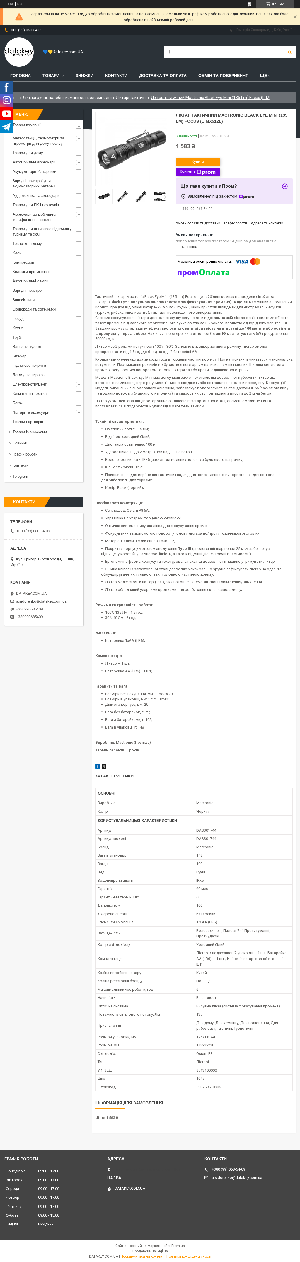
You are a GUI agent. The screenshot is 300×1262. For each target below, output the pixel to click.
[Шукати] (290, 52)
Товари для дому (28, 153)
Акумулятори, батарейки (34, 171)
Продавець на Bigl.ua (150, 1251)
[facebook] (97, 767)
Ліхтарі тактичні (131, 97)
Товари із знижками (30, 432)
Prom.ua (178, 1246)
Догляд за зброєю (29, 375)
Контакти (116, 75)
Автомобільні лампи (30, 281)
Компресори (23, 262)
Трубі (17, 337)
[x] (104, 767)
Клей (17, 253)
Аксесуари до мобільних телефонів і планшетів (34, 217)
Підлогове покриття (30, 365)
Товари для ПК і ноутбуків (36, 205)
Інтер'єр (19, 356)
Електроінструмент (30, 384)
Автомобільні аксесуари (34, 162)
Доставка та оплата (163, 75)
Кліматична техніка (30, 393)
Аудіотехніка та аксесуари (36, 195)
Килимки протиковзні (31, 272)
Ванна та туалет (27, 347)
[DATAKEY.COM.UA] (19, 52)
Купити (198, 161)
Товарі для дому (27, 243)
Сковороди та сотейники (34, 309)
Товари (50, 75)
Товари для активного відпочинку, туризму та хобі (43, 231)
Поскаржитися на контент (142, 1256)
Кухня (18, 328)
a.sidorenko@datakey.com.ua (41, 601)
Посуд (18, 318)
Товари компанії (27, 125)
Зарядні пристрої (28, 290)
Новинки (20, 443)
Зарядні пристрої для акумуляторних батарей (34, 183)
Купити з (187, 172)
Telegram (20, 476)
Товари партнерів (28, 421)
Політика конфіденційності (188, 1256)
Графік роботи (25, 454)
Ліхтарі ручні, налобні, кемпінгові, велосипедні (67, 97)
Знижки (84, 75)
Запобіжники (24, 300)
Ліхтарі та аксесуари (31, 412)
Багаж (18, 403)
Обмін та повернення (223, 75)
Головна (20, 75)
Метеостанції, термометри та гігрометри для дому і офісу (38, 141)
